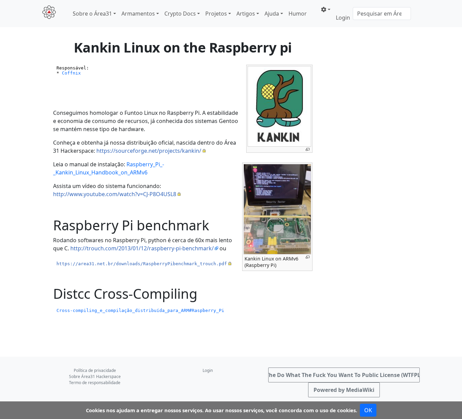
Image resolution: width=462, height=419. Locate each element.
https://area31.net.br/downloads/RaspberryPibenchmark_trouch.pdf (141, 263)
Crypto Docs (180, 13)
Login (343, 17)
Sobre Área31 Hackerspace (95, 376)
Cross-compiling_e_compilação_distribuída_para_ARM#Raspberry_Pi (140, 310)
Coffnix (71, 73)
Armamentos (138, 13)
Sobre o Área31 (92, 13)
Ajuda (271, 13)
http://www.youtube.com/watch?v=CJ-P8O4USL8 (114, 194)
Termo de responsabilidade (94, 382)
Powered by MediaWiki (344, 390)
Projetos (216, 13)
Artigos (245, 13)
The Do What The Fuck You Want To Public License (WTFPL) (344, 375)
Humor (297, 13)
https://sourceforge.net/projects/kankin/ (148, 150)
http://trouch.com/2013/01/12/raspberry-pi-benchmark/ (142, 248)
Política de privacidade (95, 370)
